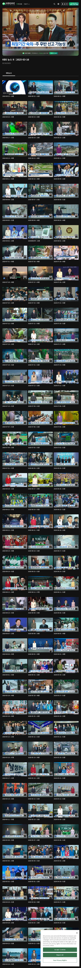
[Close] (77, 933)
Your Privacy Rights (60, 960)
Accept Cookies (60, 950)
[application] (40, 29)
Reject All (60, 955)
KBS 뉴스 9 (8, 59)
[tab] (9, 73)
